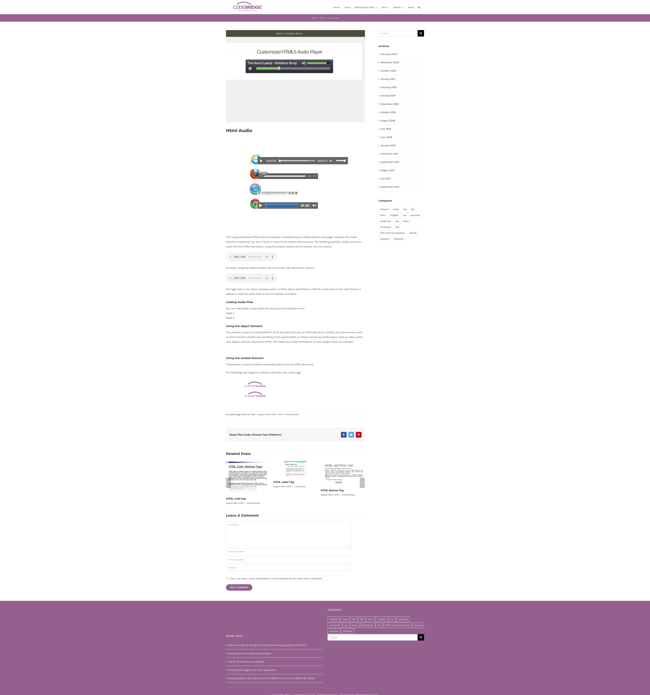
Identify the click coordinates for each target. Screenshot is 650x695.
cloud (396, 209)
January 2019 (388, 95)
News (406, 221)
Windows (398, 239)
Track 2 (230, 317)
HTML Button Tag (284, 490)
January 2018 (388, 145)
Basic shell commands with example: (249, 645)
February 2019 (389, 87)
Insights (394, 215)
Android (384, 209)
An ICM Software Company (365, 686)
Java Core (415, 215)
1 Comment (252, 486)
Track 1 (230, 313)
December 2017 (389, 153)
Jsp (397, 221)
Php (397, 227)
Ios (404, 215)
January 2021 (388, 78)
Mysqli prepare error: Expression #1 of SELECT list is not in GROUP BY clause (271, 669)
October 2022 (388, 70)
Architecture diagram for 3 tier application (252, 661)
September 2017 (390, 162)
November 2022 (390, 62)
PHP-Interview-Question (392, 233)
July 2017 (386, 178)
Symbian (384, 239)
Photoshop (385, 227)
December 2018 (389, 104)
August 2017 (388, 170)
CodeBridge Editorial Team (242, 414)
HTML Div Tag (330, 490)
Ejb (413, 209)
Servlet (413, 233)
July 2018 (386, 128)
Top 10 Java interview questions (246, 653)
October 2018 (388, 112)
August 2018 (388, 120)
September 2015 (390, 186)
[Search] (419, 7)
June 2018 (386, 137)
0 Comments (292, 414)
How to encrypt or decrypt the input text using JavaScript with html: (267, 636)
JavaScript (385, 221)
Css (405, 209)
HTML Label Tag (236, 482)
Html (280, 414)
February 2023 (389, 54)
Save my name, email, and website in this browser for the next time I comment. (276, 570)
